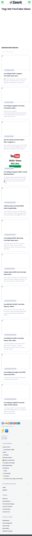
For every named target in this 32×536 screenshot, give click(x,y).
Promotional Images (8, 504)
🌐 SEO (4, 452)
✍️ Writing (5, 455)
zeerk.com (11, 426)
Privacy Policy (6, 509)
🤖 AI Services (6, 447)
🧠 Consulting (6, 473)
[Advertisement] (16, 28)
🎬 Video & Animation (9, 460)
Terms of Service (7, 506)
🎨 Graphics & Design (9, 463)
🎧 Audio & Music (7, 457)
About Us (5, 498)
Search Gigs (6, 526)
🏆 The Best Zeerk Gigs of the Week (13, 478)
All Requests (6, 520)
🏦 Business (6, 468)
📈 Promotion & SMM (8, 449)
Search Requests (7, 523)
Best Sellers (6, 528)
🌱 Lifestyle (6, 476)
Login (4, 487)
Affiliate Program (8, 531)
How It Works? (6, 501)
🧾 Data (5, 470)
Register (5, 490)
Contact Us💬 (6, 512)
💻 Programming (7, 465)
